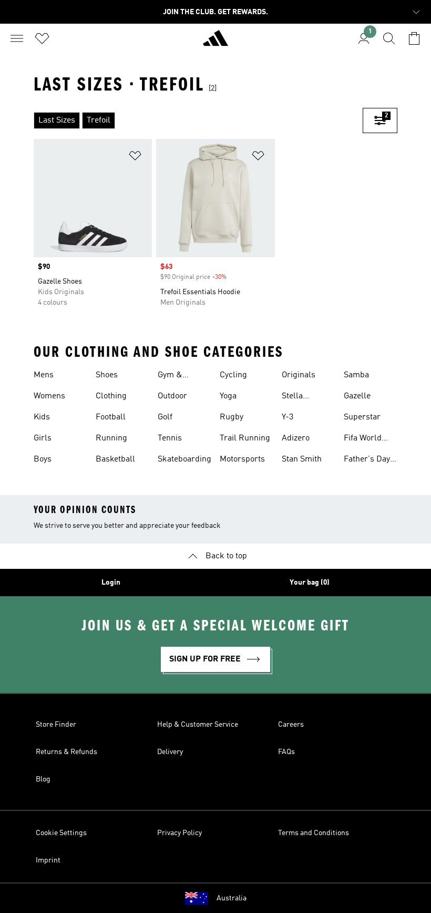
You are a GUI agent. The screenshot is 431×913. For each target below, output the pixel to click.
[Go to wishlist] (42, 38)
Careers (291, 724)
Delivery (170, 752)
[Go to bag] (414, 38)
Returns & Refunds (66, 752)
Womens (49, 396)
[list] (198, 120)
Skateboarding (184, 459)
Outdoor (172, 396)
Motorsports (242, 459)
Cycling (233, 375)
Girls (43, 438)
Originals (298, 375)
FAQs (286, 752)
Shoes (107, 375)
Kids (42, 417)
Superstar (362, 417)
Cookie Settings (61, 833)
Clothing (111, 396)
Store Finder (56, 724)
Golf (165, 417)
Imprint (48, 860)
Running (111, 438)
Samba (356, 375)
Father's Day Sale (367, 460)
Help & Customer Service (197, 724)
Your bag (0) (310, 582)
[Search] (389, 38)
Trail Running (245, 438)
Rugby (231, 417)
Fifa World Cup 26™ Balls (370, 439)
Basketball (115, 459)
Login (110, 582)
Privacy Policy (179, 833)
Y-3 (287, 417)
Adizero (296, 438)
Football (111, 417)
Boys (43, 459)
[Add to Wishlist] (135, 157)
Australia (232, 898)
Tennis (170, 438)
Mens (44, 375)
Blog (43, 779)
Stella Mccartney (301, 397)
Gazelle (357, 396)
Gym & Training (173, 376)
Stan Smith (302, 459)
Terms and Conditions (313, 833)
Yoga (228, 396)
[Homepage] (215, 42)
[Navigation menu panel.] (16, 38)
